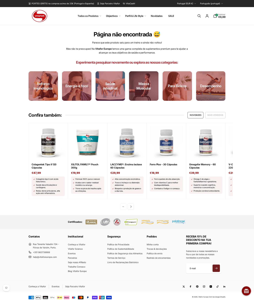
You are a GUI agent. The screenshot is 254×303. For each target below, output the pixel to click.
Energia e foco (76, 86)
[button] (88, 16)
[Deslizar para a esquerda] (123, 207)
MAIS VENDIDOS (215, 115)
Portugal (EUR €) (185, 3)
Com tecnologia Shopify (217, 297)
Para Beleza (177, 86)
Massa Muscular (143, 86)
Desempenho (210, 86)
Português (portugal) (210, 3)
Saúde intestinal (110, 86)
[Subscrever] (216, 268)
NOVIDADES (195, 115)
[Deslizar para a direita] (131, 207)
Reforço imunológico (43, 86)
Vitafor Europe (203, 297)
